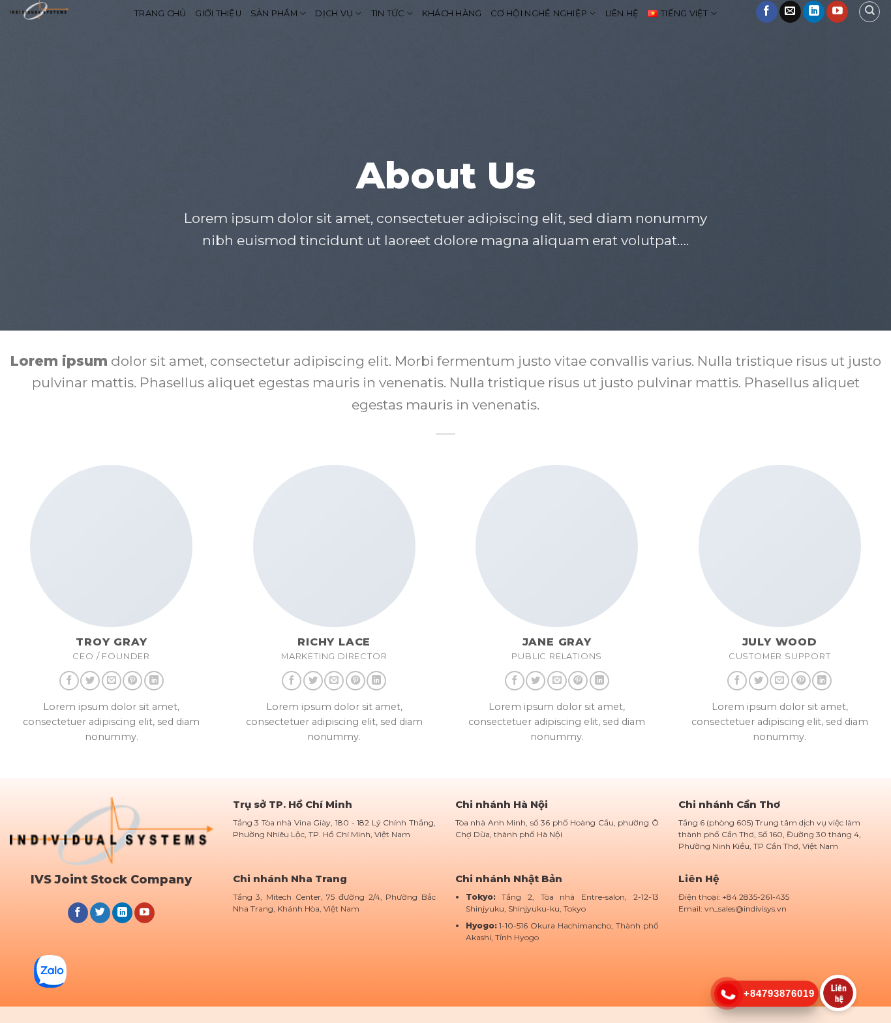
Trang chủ (160, 13)
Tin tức (387, 13)
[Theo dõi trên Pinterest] (132, 680)
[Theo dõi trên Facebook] (767, 12)
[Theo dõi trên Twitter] (90, 680)
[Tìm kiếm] (869, 11)
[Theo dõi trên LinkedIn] (813, 12)
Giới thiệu (218, 13)
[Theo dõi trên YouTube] (837, 12)
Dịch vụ (334, 13)
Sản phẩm (273, 13)
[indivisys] (62, 10)
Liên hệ (622, 13)
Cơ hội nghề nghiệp (539, 13)
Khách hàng (452, 13)
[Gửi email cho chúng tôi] (790, 12)
